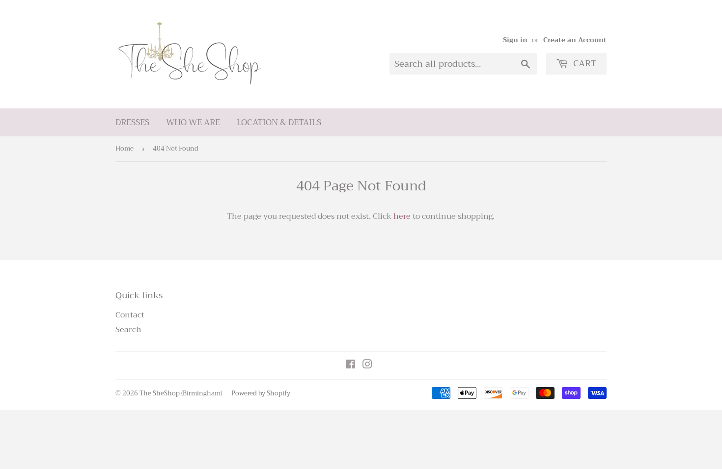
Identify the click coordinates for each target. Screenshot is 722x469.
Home (124, 148)
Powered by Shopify (260, 393)
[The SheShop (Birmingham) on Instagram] (367, 365)
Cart (584, 63)
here (402, 216)
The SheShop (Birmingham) (180, 393)
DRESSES (132, 122)
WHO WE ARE (193, 122)
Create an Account (575, 40)
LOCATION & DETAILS (279, 122)
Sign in (515, 40)
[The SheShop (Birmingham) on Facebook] (350, 365)
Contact (129, 315)
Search (128, 330)
